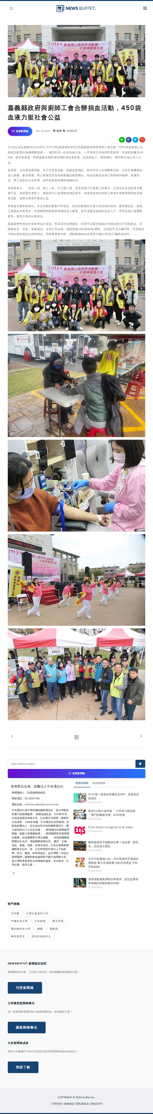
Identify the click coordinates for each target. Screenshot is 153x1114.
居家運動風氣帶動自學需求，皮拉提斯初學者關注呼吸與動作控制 (113, 881)
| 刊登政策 (57, 1104)
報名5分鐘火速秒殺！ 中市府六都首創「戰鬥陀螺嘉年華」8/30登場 (111, 813)
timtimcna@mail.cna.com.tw (41, 804)
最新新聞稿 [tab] (98, 783)
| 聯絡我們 (96, 1104)
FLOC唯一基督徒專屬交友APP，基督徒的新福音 (113, 796)
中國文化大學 (19, 921)
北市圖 (15, 913)
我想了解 (23, 1067)
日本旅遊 (40, 921)
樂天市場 (58, 921)
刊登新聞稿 (25, 987)
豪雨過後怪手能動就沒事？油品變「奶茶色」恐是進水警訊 (113, 844)
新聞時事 (71, 131)
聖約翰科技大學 (20, 928)
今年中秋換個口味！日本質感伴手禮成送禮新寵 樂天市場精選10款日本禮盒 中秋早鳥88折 (113, 863)
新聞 (59, 131)
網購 (40, 928)
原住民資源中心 (41, 936)
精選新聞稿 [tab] (82, 783)
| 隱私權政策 (82, 1104)
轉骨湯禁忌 (18, 936)
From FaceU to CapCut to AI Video (110, 827)
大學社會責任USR (37, 913)
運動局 (54, 928)
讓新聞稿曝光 (26, 1027)
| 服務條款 (69, 1104)
